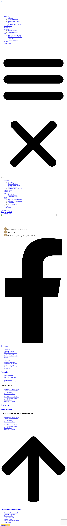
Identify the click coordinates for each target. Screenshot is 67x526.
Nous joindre (7, 43)
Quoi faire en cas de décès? (11, 389)
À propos (5, 405)
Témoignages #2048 (6, 212)
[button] (33, 112)
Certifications (8, 392)
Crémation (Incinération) (11, 513)
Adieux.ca (7, 27)
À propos (6, 41)
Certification (11, 38)
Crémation (10, 18)
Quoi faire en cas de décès (15, 35)
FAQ (5, 33)
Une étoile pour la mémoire (11, 520)
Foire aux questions (13, 40)
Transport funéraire (13, 19)
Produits (6, 29)
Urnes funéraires (12, 30)
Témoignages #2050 (6, 213)
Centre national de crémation (11, 509)
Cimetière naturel (12, 23)
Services (6, 16)
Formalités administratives (15, 24)
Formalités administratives (11, 356)
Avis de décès (8, 26)
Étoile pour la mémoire (14, 32)
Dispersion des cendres (14, 21)
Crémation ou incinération (15, 37)
